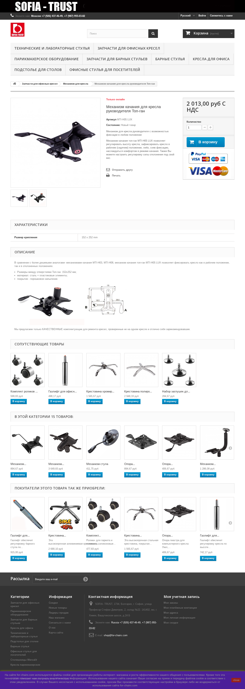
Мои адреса (171, 612)
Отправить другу (122, 169)
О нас (52, 627)
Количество (194, 121)
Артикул (111, 119)
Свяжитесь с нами (221, 15)
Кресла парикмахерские (25, 664)
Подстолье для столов (38, 69)
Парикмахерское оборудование (46, 59)
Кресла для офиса (211, 59)
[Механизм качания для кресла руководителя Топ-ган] (28, 443)
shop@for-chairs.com (115, 635)
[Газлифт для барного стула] (28, 514)
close (236, 680)
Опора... (129, 464)
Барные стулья (170, 59)
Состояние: (113, 125)
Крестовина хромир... (100, 391)
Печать (116, 175)
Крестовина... (57, 535)
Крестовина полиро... (138, 391)
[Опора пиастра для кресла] (179, 443)
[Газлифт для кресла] (217, 514)
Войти (202, 15)
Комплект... (93, 535)
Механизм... (18, 464)
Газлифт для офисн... (62, 391)
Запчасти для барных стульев (117, 59)
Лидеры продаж (59, 612)
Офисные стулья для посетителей (104, 69)
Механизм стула (97, 464)
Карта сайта (56, 632)
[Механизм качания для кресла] (19, 198)
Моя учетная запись (182, 596)
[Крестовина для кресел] (103, 370)
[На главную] (14, 84)
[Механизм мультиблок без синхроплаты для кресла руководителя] (65, 443)
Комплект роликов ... (24, 391)
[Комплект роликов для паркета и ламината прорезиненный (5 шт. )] (28, 370)
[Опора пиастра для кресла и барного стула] (141, 443)
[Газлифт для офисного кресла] (65, 370)
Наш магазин (57, 617)
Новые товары (58, 607)
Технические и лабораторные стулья (52, 48)
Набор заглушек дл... (176, 391)
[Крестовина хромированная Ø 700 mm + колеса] (65, 514)
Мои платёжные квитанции (180, 607)
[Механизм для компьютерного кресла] (217, 443)
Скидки (53, 602)
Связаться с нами (60, 622)
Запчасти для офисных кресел (129, 48)
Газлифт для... (20, 535)
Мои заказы (171, 602)
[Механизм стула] (103, 443)
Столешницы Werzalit (24, 659)
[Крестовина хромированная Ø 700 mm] (141, 514)
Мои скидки (171, 622)
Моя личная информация (179, 617)
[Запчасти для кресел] (122, 6)
